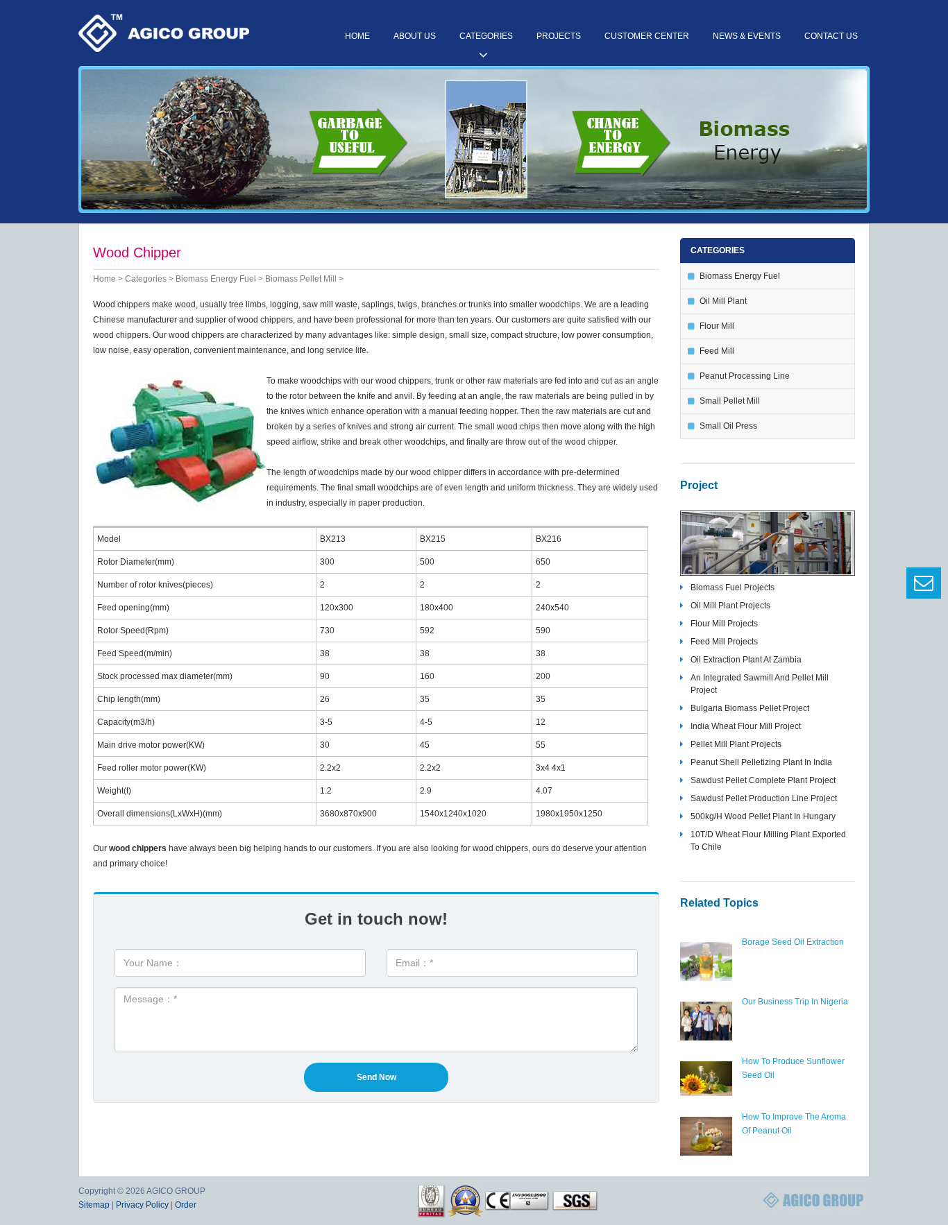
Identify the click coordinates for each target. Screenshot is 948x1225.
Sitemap (94, 1205)
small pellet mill (730, 401)
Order (185, 1205)
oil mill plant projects (730, 605)
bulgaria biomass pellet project (750, 708)
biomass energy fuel (216, 279)
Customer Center (646, 36)
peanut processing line (745, 376)
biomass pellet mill (301, 279)
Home (357, 36)
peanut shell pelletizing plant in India (761, 762)
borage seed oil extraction (793, 942)
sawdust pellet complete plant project (763, 780)
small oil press (728, 426)
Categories (486, 36)
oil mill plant (723, 301)
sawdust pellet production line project (764, 798)
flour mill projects (724, 623)
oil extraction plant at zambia (746, 660)
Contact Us (831, 36)
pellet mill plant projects (736, 744)
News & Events (747, 36)
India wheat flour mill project (746, 726)
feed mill (717, 351)
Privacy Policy (142, 1205)
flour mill (717, 326)
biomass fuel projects (733, 587)
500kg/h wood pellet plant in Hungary (763, 816)
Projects (558, 36)
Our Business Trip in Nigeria (795, 1001)
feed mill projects (724, 641)
